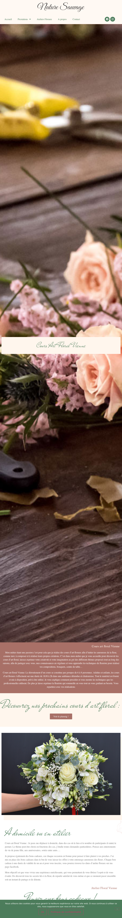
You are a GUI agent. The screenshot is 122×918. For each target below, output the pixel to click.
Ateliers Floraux (44, 19)
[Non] (117, 908)
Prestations (23, 19)
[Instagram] (112, 19)
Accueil (8, 19)
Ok (42, 911)
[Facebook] (107, 19)
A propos (62, 19)
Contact (76, 19)
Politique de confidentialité (66, 911)
